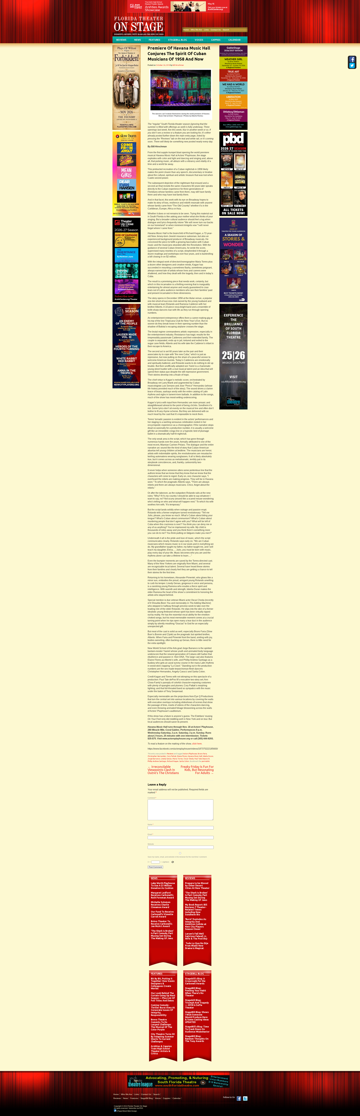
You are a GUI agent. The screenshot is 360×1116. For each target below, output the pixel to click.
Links (206, 30)
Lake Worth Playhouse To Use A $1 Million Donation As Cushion (163, 885)
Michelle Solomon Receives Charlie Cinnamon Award (160, 904)
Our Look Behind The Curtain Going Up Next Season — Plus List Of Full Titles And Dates (163, 997)
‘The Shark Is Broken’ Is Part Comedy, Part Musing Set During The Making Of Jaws (162, 935)
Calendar (234, 40)
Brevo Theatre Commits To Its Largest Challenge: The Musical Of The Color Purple (161, 1024)
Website (151, 844)
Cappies (215, 40)
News (137, 40)
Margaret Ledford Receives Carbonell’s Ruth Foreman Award (162, 895)
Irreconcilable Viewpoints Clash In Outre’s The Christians (163, 770)
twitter (245, 1098)
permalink (206, 761)
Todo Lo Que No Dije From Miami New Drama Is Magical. (196, 945)
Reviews (121, 40)
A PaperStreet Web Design (126, 1111)
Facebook (239, 1098)
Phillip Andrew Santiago (157, 761)
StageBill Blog (177, 40)
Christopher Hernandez (157, 756)
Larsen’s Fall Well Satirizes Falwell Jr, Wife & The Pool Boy (196, 936)
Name (150, 825)
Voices (199, 40)
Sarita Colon (184, 761)
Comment (152, 798)
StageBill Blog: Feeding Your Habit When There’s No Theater (195, 992)
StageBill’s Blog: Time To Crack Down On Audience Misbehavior (197, 1029)
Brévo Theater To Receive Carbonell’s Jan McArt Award (161, 923)
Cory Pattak (171, 756)
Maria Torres (178, 759)
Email (150, 834)
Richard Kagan (172, 761)
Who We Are (196, 30)
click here (197, 743)
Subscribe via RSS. (136, 1108)
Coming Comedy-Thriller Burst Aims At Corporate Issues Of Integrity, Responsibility (163, 1010)
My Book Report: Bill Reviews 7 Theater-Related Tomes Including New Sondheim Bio (196, 909)
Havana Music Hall (195, 756)
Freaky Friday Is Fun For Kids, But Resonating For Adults (197, 770)
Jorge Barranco (154, 759)
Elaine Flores (182, 756)
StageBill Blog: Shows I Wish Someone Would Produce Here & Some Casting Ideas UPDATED (197, 1017)
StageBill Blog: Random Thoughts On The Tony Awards (196, 1038)
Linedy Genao (166, 759)
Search (226, 30)
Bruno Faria (202, 754)
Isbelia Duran (208, 756)
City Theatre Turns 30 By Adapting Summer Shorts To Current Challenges (163, 1038)
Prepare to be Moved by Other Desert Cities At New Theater (197, 885)
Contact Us (216, 30)
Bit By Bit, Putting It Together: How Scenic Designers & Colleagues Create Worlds (163, 983)
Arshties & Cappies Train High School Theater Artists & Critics (161, 1050)
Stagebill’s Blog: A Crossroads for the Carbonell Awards (195, 981)
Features (154, 40)
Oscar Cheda (189, 759)
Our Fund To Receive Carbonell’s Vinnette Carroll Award (162, 914)
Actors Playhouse (190, 754)
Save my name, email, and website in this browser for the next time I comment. (177, 857)
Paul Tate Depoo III (202, 759)
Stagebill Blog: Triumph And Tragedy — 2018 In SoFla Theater (197, 1004)
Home (186, 30)
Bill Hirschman (178, 65)
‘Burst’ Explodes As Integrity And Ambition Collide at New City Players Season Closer (195, 924)
